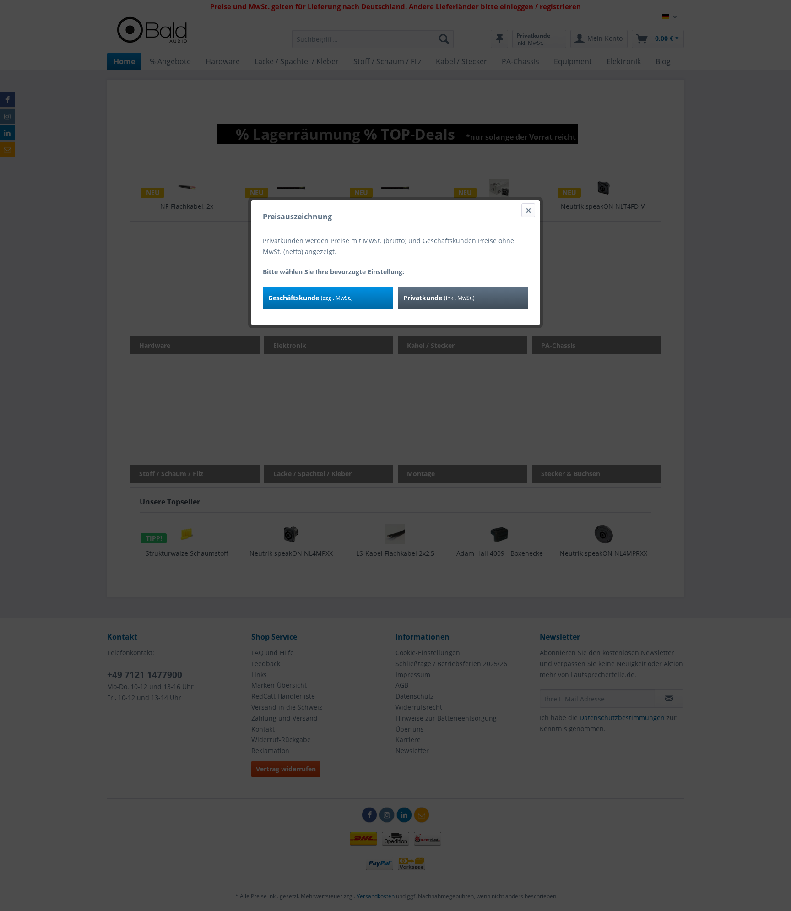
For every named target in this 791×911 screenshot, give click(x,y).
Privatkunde (439, 297)
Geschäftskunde (310, 297)
